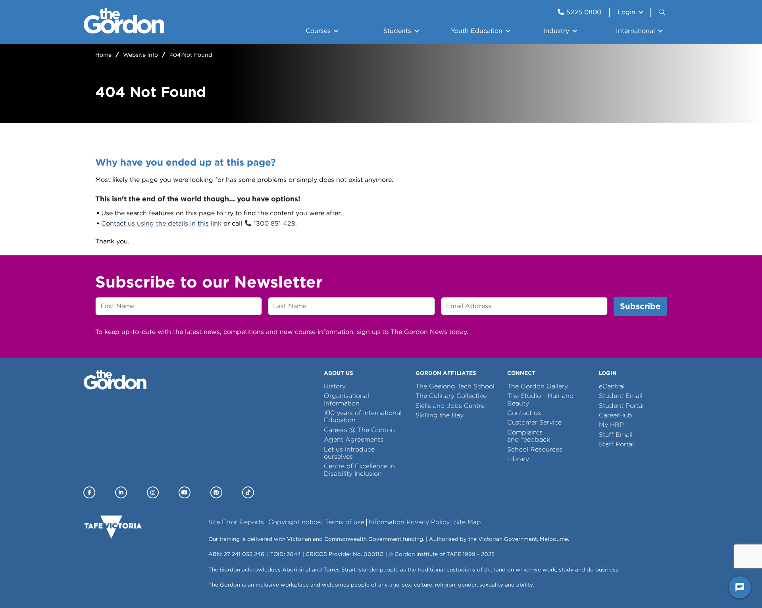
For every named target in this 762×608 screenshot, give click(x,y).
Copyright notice (294, 522)
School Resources (534, 449)
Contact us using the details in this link (161, 223)
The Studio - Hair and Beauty (540, 399)
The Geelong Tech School (455, 386)
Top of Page (51, 587)
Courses (318, 31)
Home (103, 55)
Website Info (140, 55)
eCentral (612, 386)
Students (397, 31)
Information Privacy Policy (409, 522)
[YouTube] (184, 492)
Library (518, 459)
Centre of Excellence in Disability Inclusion (359, 469)
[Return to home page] (124, 31)
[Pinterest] (216, 492)
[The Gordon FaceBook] (89, 492)
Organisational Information (346, 399)
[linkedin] (121, 492)
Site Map (467, 522)
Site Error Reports (236, 522)
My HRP (611, 424)
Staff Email (616, 434)
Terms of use (344, 522)
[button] (663, 12)
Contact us (524, 413)
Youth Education (476, 31)
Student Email (621, 396)
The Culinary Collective (451, 396)
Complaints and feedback (528, 435)
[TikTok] (248, 492)
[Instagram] (153, 492)
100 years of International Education (363, 416)
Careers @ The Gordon (359, 430)
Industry (556, 31)
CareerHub (615, 415)
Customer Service (534, 422)
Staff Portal (616, 444)
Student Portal (621, 405)
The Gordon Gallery (537, 386)
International (635, 31)
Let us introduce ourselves (349, 453)
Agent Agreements (353, 439)
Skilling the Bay (440, 415)
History (335, 386)
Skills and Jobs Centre (450, 405)
